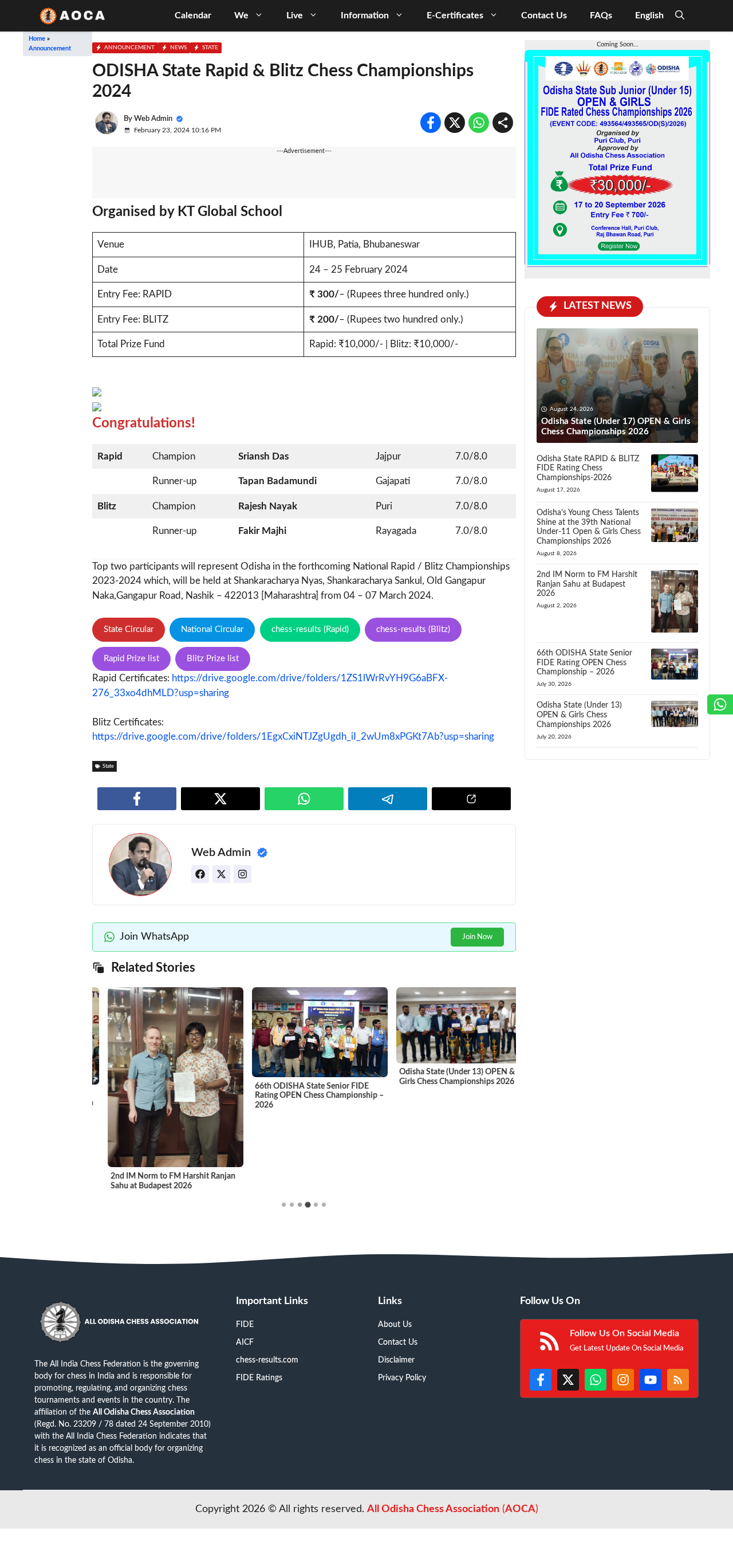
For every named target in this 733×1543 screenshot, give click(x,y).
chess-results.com (267, 1360)
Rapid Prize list (131, 658)
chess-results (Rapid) (310, 629)
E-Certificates (455, 15)
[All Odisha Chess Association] (73, 16)
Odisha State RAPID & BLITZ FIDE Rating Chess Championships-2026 (588, 468)
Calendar (193, 15)
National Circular (212, 629)
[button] (680, 16)
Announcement (50, 48)
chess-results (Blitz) (413, 629)
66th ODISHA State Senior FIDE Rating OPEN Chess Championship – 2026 (303, 1096)
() (452, 1509)
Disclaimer (396, 1360)
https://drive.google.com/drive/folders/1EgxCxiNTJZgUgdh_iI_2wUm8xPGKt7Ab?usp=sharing (293, 736)
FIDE (245, 1325)
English (649, 15)
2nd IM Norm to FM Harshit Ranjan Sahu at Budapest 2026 (587, 584)
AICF (245, 1342)
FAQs (601, 15)
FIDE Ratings (259, 1378)
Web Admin (153, 119)
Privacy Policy (402, 1378)
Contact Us (544, 15)
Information (365, 15)
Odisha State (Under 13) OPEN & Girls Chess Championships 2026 (579, 715)
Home (37, 39)
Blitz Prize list (213, 658)
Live (294, 15)
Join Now (477, 937)
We (241, 15)
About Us (395, 1325)
